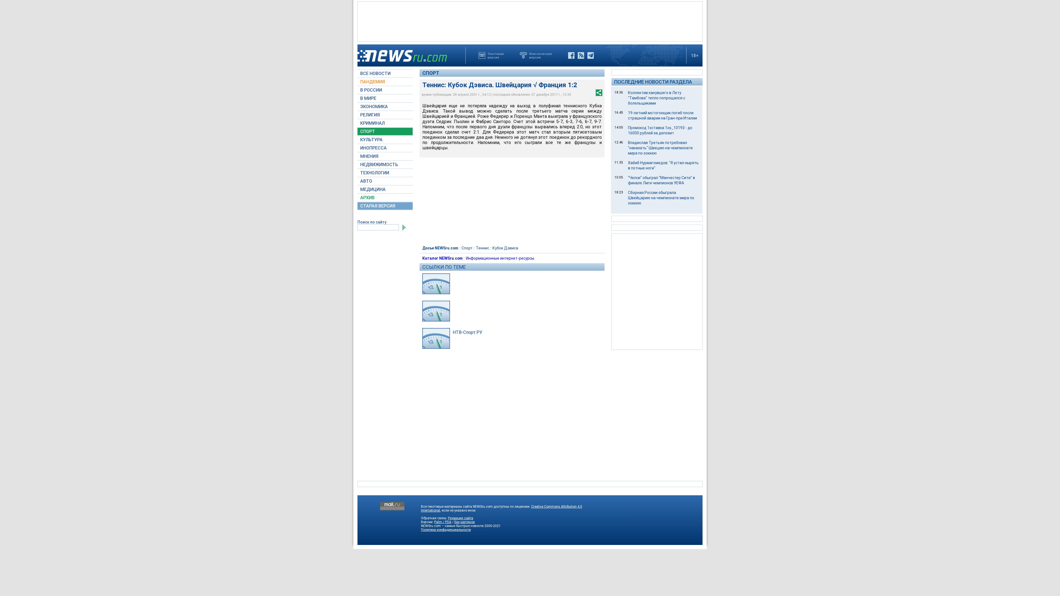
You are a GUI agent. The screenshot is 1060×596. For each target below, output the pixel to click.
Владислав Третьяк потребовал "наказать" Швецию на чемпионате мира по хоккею (660, 147)
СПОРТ (367, 131)
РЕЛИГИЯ (370, 115)
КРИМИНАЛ (372, 123)
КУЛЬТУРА (371, 139)
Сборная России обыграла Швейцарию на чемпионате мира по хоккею (661, 197)
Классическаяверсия (540, 55)
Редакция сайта (460, 518)
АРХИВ (367, 197)
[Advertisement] (530, 21)
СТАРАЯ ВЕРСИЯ (377, 206)
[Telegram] (590, 55)
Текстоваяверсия (495, 55)
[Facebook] (571, 55)
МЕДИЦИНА (373, 189)
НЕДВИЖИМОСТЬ (379, 164)
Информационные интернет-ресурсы (500, 258)
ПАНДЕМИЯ (372, 81)
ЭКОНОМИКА (374, 106)
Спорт (430, 73)
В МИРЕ (368, 98)
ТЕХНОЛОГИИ (374, 172)
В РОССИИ (371, 90)
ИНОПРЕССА (373, 148)
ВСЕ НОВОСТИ (375, 73)
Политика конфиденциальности (446, 530)
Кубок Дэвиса (505, 248)
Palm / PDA (442, 522)
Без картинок (464, 522)
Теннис (482, 248)
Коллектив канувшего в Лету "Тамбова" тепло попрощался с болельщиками (656, 98)
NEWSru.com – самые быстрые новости (452, 526)
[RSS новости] (581, 55)
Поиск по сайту (371, 222)
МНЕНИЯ (369, 156)
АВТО (366, 181)
